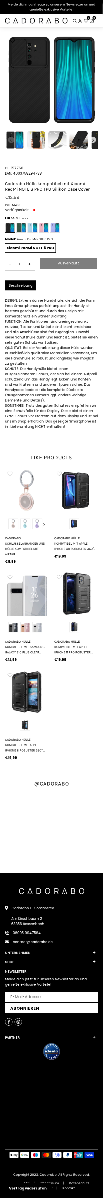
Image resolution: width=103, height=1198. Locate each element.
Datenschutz (79, 1183)
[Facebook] (8, 1022)
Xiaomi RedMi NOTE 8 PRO (30, 247)
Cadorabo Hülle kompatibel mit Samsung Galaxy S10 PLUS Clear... (24, 647)
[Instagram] (18, 1022)
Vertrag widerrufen (28, 1188)
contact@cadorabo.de (33, 941)
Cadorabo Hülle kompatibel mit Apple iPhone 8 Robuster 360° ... (25, 745)
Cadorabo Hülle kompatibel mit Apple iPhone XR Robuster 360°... (74, 543)
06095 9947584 (27, 932)
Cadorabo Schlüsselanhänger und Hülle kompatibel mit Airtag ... (25, 546)
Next (44, 524)
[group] (27, 490)
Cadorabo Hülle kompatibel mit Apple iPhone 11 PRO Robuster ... (73, 647)
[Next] (92, 80)
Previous (9, 524)
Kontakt (68, 1188)
